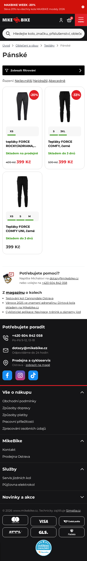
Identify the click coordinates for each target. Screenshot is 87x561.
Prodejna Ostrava (16, 457)
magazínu (15, 292)
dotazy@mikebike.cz (64, 278)
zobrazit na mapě (38, 365)
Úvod (6, 45)
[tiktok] (33, 375)
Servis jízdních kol (16, 478)
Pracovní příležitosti (18, 422)
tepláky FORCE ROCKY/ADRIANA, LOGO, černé (20, 146)
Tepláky (49, 45)
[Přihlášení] (61, 20)
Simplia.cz (73, 510)
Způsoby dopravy (16, 408)
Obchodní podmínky (19, 401)
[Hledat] (8, 33)
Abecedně (57, 81)
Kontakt (9, 450)
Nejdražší (40, 81)
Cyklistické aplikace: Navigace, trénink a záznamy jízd (43, 312)
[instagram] (20, 375)
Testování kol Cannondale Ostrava (29, 298)
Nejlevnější (23, 81)
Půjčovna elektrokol (18, 485)
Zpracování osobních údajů (24, 428)
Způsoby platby (15, 415)
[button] (83, 6)
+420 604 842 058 (54, 283)
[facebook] (7, 375)
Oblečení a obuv (27, 45)
